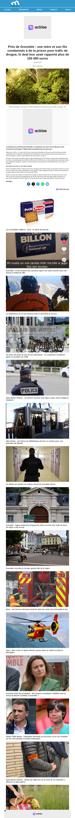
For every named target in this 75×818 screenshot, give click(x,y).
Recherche (24, 9)
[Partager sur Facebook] (28, 185)
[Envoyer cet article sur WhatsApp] (42, 185)
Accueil (7, 9)
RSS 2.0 (68, 9)
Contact (53, 9)
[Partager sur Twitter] (33, 185)
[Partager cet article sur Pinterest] (37, 185)
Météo (39, 9)
